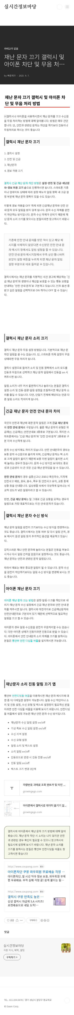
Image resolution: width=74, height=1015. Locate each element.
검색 (59, 6)
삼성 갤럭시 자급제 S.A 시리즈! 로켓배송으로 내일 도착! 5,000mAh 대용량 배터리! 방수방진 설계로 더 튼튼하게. (26, 903)
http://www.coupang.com (23, 866)
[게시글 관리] (21, 920)
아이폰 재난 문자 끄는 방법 (18, 600)
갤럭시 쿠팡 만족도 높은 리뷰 (25, 897)
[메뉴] (67, 6)
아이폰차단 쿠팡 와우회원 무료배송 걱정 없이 (36, 872)
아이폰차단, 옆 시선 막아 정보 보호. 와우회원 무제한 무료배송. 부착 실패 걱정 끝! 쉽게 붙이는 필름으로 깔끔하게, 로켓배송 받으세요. (37, 878)
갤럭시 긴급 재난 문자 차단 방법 (21, 183)
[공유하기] (17, 920)
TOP (67, 1000)
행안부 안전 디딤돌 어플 (25, 640)
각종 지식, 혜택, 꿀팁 (14, 950)
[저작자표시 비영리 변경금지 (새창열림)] (44, 920)
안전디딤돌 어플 (21, 695)
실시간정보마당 (20, 6)
